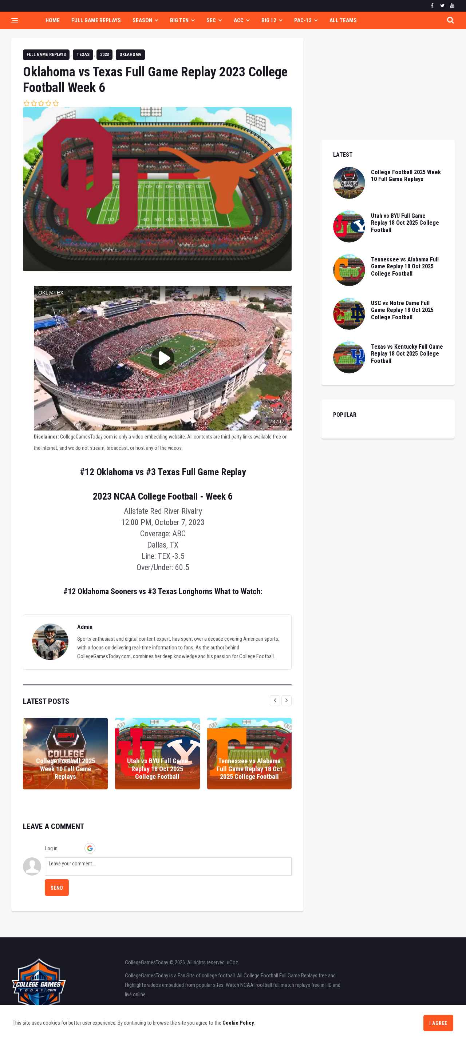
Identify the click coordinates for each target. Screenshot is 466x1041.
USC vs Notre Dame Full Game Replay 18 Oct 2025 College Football (402, 310)
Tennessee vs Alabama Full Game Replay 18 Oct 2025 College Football (249, 768)
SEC (211, 20)
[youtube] (452, 6)
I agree (438, 1023)
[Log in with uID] (65, 848)
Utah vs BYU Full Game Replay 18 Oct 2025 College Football (157, 768)
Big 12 (268, 20)
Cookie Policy (238, 1023)
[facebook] (432, 6)
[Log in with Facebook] (77, 848)
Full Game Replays (96, 20)
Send (57, 888)
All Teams (343, 20)
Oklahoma (130, 54)
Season (142, 20)
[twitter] (442, 6)
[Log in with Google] (89, 848)
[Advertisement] (388, 89)
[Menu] (14, 21)
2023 (104, 54)
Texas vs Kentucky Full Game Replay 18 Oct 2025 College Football (407, 353)
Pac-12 (303, 20)
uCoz (232, 962)
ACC (239, 20)
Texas (83, 54)
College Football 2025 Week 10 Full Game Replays (65, 768)
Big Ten (179, 20)
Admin (84, 627)
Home (53, 20)
